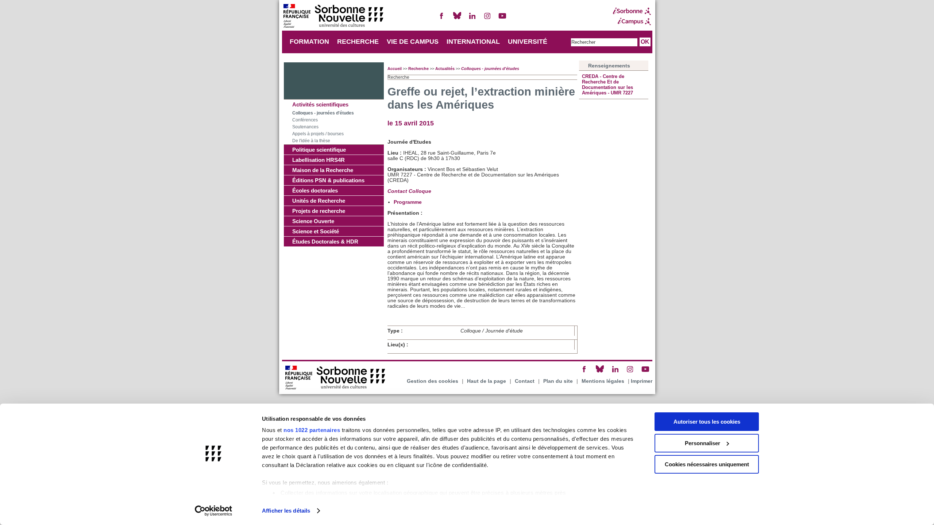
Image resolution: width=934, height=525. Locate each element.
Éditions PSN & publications (328, 180)
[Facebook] (441, 19)
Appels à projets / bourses (318, 133)
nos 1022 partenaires (311, 430)
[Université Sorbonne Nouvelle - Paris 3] (333, 16)
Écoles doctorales (315, 190)
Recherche (418, 68)
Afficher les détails (286, 511)
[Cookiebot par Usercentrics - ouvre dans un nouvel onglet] (214, 510)
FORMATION (309, 41)
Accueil (394, 68)
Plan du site (558, 381)
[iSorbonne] (631, 11)
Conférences (305, 119)
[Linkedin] (472, 19)
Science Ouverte (313, 221)
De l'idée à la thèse (311, 140)
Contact (524, 381)
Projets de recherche (318, 211)
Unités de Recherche (318, 201)
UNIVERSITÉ (527, 41)
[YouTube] (502, 19)
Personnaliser (702, 443)
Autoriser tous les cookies (707, 422)
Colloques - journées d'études (323, 113)
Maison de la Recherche (322, 170)
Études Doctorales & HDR (325, 241)
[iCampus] (631, 21)
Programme (408, 202)
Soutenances (305, 126)
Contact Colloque (410, 191)
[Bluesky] (457, 19)
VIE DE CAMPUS (413, 41)
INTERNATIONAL (473, 41)
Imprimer (641, 381)
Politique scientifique (319, 150)
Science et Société (315, 231)
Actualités (445, 68)
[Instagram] (487, 19)
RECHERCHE (358, 41)
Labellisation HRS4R (318, 160)
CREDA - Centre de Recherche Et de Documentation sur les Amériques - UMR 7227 (607, 85)
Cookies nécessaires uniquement (707, 464)
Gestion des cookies (432, 381)
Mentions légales (603, 381)
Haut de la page (486, 381)
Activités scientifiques (320, 104)
